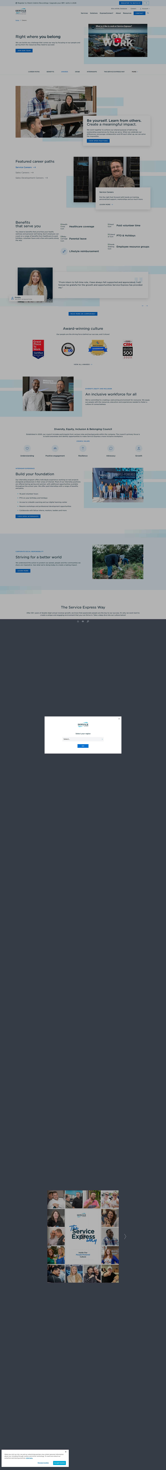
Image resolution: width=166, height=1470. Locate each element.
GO (83, 746)
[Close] (66, 1452)
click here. (29, 1458)
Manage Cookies (43, 1463)
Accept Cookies (59, 1463)
